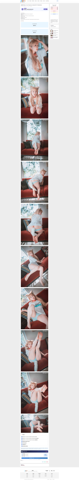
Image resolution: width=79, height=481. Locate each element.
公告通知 (39, 474)
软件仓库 (33, 475)
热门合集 (52, 475)
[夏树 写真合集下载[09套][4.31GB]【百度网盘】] (51, 37)
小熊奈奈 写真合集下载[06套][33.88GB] (55, 33)
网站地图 (48, 479)
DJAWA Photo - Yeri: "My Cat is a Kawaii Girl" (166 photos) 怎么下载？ (29, 436)
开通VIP (54, 12)
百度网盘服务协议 (39, 459)
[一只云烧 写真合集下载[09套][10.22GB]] (51, 31)
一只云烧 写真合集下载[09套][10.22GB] (55, 30)
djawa (22, 460)
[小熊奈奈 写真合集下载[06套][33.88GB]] (51, 33)
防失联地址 (46, 475)
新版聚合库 (51, 479)
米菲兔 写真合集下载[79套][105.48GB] (55, 35)
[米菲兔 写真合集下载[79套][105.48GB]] (51, 35)
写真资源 (22, 2)
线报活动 (39, 475)
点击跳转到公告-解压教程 (53, 26)
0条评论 (31, 6)
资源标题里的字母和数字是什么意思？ (26, 441)
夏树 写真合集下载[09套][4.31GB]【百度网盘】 (55, 37)
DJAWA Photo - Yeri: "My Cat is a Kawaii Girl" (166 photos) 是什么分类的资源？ (30, 438)
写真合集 (27, 475)
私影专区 (52, 474)
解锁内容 (35, 25)
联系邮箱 (45, 474)
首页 (20, 2)
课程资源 (33, 474)
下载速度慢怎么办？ (24, 444)
